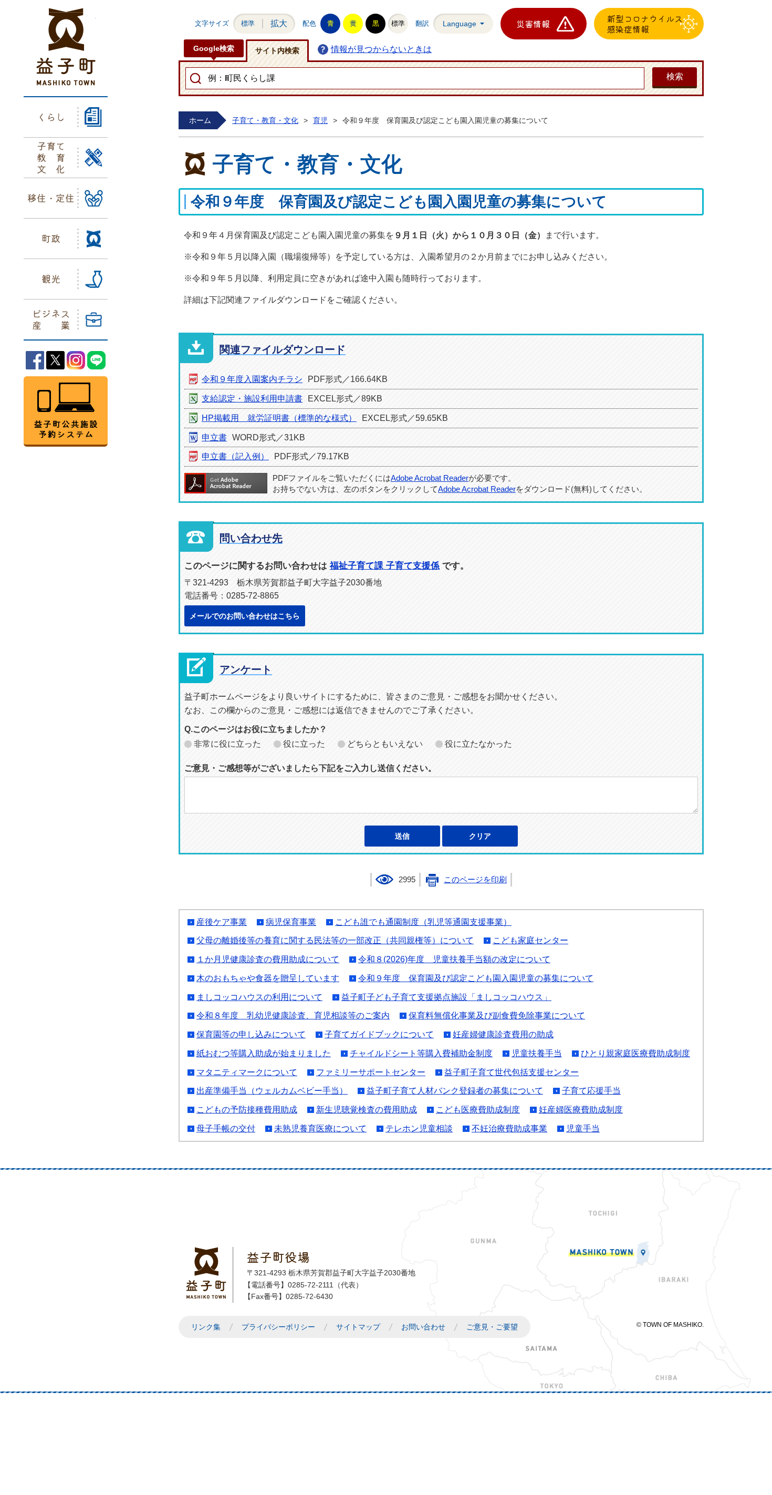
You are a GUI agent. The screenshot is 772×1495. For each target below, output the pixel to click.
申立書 (214, 437)
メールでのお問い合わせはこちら (245, 616)
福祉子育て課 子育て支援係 (385, 566)
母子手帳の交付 (225, 1128)
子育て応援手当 (591, 1090)
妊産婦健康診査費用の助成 (503, 1034)
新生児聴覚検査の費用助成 (366, 1109)
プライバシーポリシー (278, 1327)
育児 (320, 120)
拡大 (278, 23)
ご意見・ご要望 (492, 1327)
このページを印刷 (475, 879)
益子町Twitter (55, 360)
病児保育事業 (291, 921)
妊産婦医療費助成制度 (581, 1109)
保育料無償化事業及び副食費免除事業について (497, 1015)
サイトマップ (358, 1327)
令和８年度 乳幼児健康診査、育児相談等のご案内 (293, 1015)
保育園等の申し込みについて (251, 1034)
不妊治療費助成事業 (509, 1128)
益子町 (209, 1273)
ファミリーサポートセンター (370, 1072)
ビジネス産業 (51, 319)
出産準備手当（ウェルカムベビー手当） (272, 1090)
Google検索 (213, 48)
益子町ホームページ (66, 47)
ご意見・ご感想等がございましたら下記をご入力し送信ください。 (310, 768)
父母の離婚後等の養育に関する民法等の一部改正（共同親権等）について (335, 940)
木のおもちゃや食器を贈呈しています (267, 978)
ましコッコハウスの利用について (259, 997)
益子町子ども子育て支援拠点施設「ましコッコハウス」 (446, 997)
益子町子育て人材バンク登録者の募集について (455, 1090)
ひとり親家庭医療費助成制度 (635, 1053)
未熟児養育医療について (320, 1128)
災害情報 (533, 23)
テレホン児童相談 (419, 1128)
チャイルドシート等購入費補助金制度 (421, 1053)
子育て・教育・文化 (265, 120)
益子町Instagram (76, 360)
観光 (50, 278)
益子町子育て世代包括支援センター (511, 1072)
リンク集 (206, 1327)
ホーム (200, 120)
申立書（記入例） (235, 456)
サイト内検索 (277, 50)
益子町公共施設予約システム (66, 411)
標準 (248, 23)
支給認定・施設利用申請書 (252, 398)
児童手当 (583, 1128)
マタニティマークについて (246, 1072)
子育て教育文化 (51, 157)
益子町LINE (96, 360)
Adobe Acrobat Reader (429, 478)
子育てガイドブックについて (379, 1034)
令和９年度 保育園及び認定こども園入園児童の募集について (475, 978)
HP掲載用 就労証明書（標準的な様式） (279, 418)
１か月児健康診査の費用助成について (267, 959)
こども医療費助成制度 (478, 1109)
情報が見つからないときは (381, 49)
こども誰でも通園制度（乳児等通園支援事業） (423, 921)
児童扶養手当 (537, 1053)
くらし (51, 116)
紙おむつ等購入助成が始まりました (263, 1053)
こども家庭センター (530, 940)
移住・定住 (51, 197)
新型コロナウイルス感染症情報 (645, 23)
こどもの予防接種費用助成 (246, 1109)
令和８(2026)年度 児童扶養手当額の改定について (454, 959)
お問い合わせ (423, 1327)
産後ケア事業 (221, 921)
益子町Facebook (35, 360)
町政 (50, 238)
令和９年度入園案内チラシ (252, 379)
